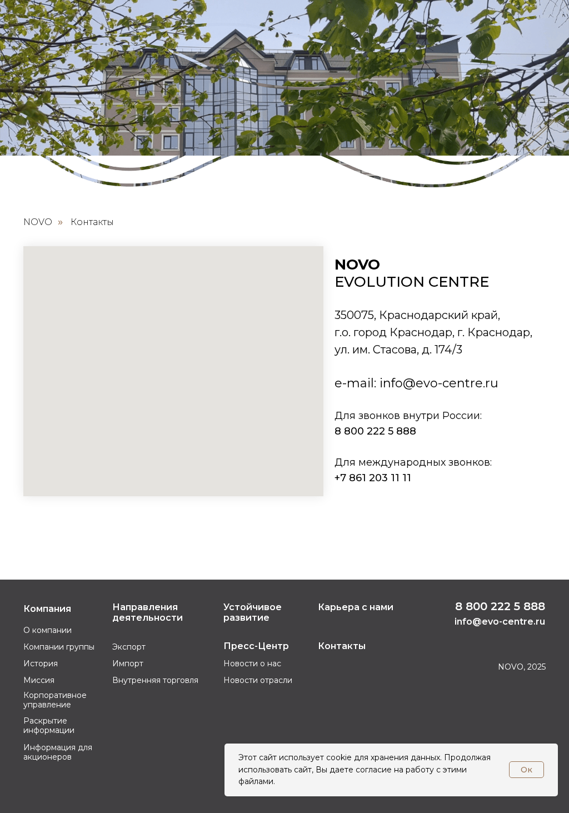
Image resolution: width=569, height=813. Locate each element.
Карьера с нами (355, 607)
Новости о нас (252, 664)
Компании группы (58, 647)
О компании (47, 630)
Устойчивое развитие (252, 612)
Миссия (38, 680)
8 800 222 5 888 (375, 431)
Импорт (127, 664)
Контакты (92, 222)
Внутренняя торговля (155, 680)
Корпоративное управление (55, 700)
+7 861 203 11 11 (373, 478)
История (40, 664)
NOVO (37, 222)
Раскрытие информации (48, 725)
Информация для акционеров (57, 752)
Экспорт (129, 647)
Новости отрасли (257, 680)
